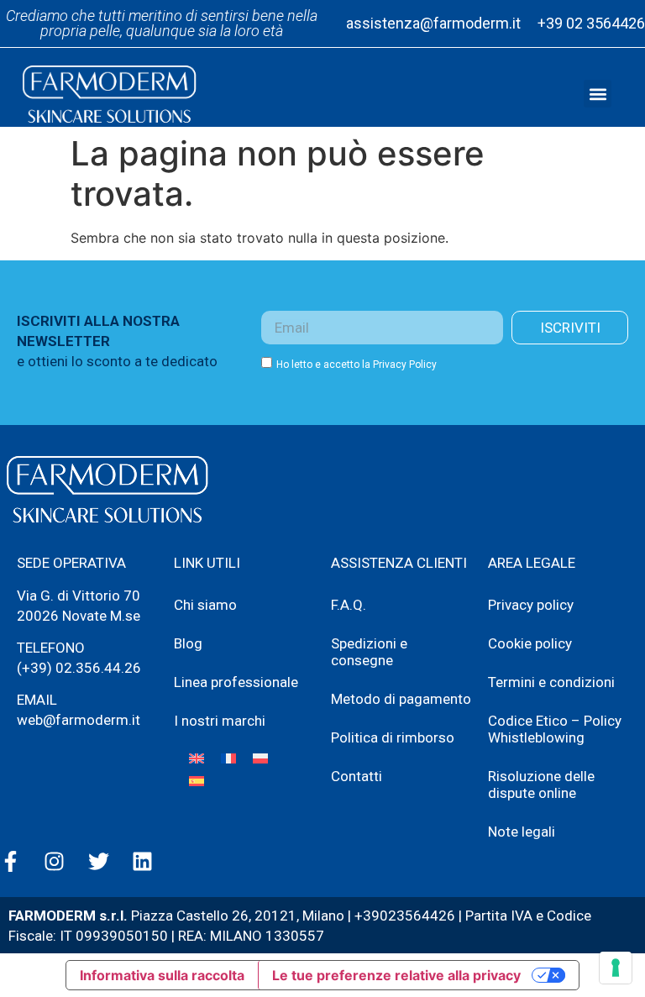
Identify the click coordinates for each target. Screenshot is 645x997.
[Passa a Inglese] (196, 758)
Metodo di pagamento (401, 698)
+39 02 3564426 (591, 23)
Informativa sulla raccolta (162, 975)
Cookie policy (530, 643)
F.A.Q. (348, 604)
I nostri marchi (219, 720)
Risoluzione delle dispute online (541, 784)
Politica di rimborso (392, 737)
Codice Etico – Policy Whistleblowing (554, 729)
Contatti (356, 776)
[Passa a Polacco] (260, 758)
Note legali (521, 831)
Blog (188, 643)
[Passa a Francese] (228, 758)
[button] (597, 94)
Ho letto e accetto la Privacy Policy (356, 364)
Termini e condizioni (551, 682)
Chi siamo (205, 604)
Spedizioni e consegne (369, 652)
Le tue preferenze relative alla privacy (396, 975)
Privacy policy (531, 604)
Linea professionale (236, 682)
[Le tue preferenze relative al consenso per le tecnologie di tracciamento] (616, 968)
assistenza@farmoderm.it (433, 23)
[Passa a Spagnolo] (196, 780)
